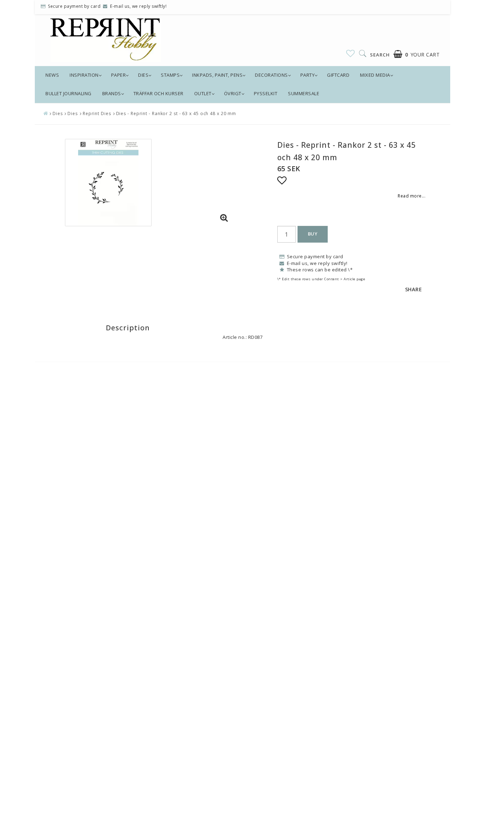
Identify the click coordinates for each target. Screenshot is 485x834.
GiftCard (338, 75)
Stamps (170, 75)
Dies (143, 75)
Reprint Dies (97, 113)
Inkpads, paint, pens (217, 75)
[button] (350, 53)
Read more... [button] (411, 196)
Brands (111, 93)
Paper (118, 75)
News (52, 75)
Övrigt (232, 93)
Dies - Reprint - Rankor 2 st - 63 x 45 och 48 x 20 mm (176, 113)
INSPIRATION (84, 75)
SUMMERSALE (303, 93)
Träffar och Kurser (158, 93)
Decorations (271, 75)
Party (307, 75)
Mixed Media (375, 75)
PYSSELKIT (266, 93)
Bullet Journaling (68, 93)
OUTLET (203, 93)
